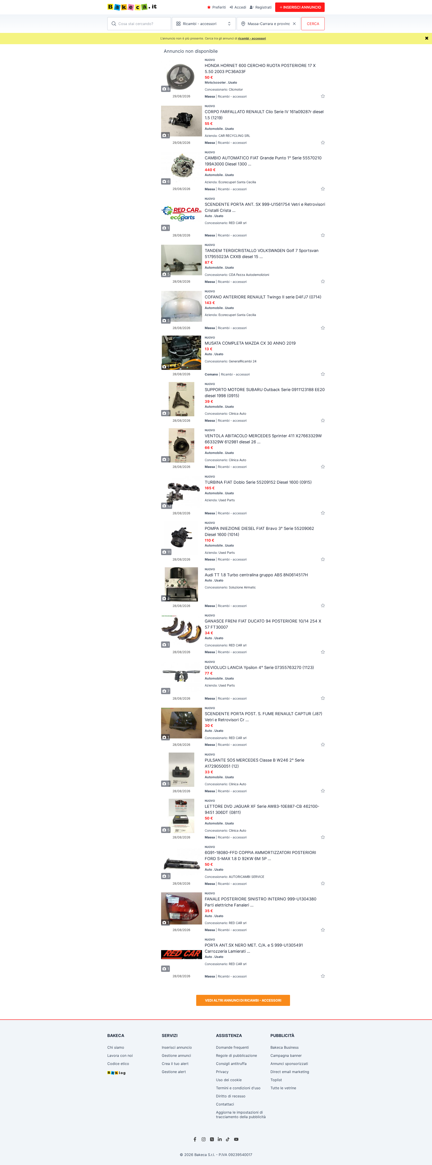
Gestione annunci (176, 1055)
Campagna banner (286, 1055)
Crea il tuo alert (175, 1063)
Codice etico (118, 1063)
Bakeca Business (284, 1047)
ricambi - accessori (252, 38)
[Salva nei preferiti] (323, 96)
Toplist (276, 1080)
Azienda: (227, 135)
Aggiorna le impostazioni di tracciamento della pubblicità (241, 1114)
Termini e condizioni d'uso (238, 1088)
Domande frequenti (232, 1047)
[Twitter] (212, 1139)
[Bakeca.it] (148, 7)
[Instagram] (204, 1139)
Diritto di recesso (230, 1096)
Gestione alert (174, 1071)
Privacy (222, 1071)
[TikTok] (228, 1139)
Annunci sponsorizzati (289, 1063)
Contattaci (225, 1104)
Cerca (313, 23)
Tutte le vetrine (283, 1088)
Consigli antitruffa (231, 1063)
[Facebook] (196, 1139)
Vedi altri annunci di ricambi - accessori (243, 1000)
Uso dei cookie (229, 1080)
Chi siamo (115, 1047)
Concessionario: (224, 89)
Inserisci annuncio (177, 1047)
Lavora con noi (120, 1055)
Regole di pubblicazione (236, 1055)
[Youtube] (236, 1139)
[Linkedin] (220, 1139)
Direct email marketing (289, 1071)
